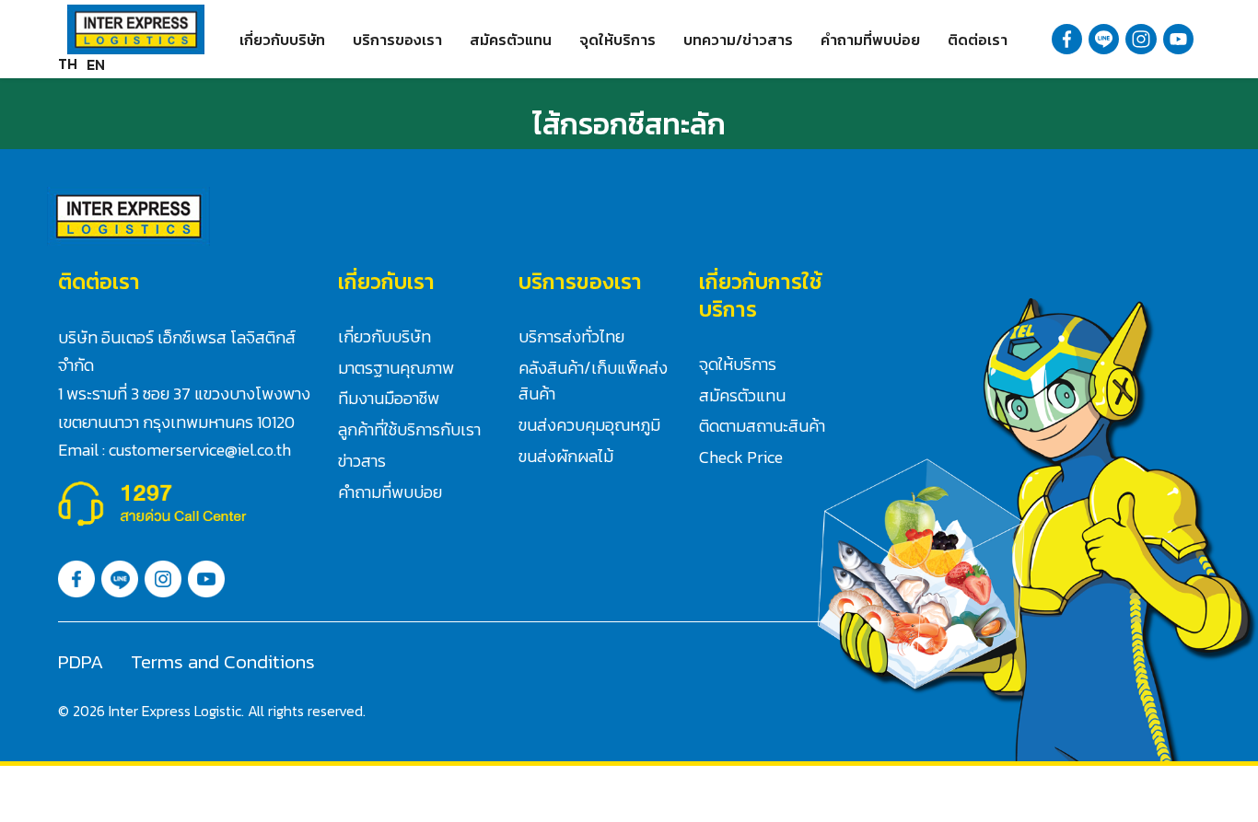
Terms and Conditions (223, 661)
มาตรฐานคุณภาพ (396, 367)
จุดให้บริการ (617, 40)
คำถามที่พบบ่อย (870, 40)
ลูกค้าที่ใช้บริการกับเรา (409, 429)
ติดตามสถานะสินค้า (762, 425)
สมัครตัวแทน (511, 40)
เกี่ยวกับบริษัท (282, 40)
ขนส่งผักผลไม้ (565, 456)
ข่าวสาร (362, 460)
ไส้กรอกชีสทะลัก (629, 124)
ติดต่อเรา (978, 40)
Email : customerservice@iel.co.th (174, 449)
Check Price (741, 457)
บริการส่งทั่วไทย (571, 336)
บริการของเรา (397, 40)
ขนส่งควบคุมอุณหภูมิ (589, 424)
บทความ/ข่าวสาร (738, 40)
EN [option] (96, 64)
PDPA (80, 661)
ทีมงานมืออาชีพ (388, 398)
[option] (95, 64)
